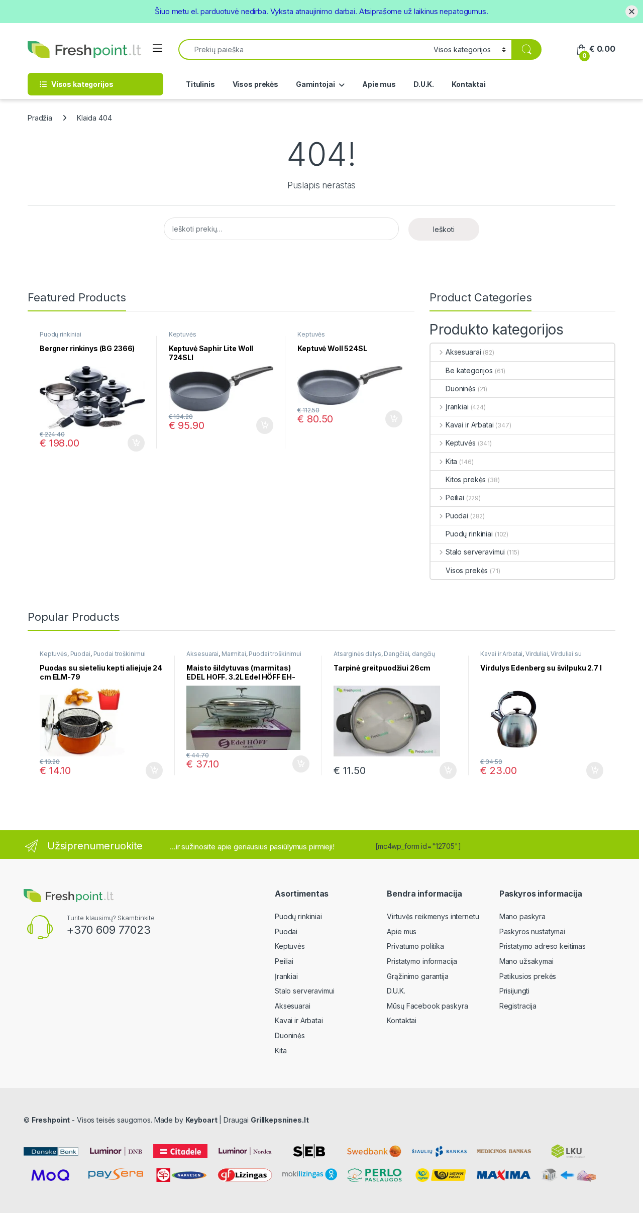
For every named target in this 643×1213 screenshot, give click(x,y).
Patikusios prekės (528, 976)
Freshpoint (51, 1120)
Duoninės (461, 388)
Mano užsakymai (526, 961)
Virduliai (536, 653)
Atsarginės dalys (357, 653)
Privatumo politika (415, 946)
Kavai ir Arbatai (470, 424)
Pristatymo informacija (422, 961)
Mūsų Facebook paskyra (427, 1006)
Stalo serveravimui (475, 551)
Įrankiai (457, 406)
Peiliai (455, 497)
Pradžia (40, 118)
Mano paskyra (522, 916)
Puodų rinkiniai (60, 334)
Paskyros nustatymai (532, 931)
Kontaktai (469, 84)
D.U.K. (423, 84)
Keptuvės (182, 334)
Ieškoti (444, 229)
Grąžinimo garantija (417, 976)
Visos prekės (255, 84)
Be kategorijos (469, 370)
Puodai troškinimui (119, 653)
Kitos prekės (466, 479)
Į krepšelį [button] (132, 443)
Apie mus (379, 84)
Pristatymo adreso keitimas (542, 946)
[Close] (631, 11)
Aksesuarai (463, 352)
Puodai (457, 515)
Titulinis (200, 84)
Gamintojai (315, 84)
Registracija (518, 1006)
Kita (451, 461)
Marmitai (234, 653)
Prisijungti (514, 990)
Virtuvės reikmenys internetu (433, 916)
